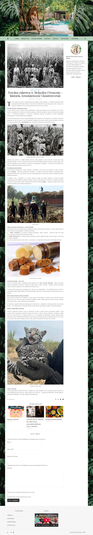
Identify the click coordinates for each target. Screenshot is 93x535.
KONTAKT (47, 38)
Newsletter (25, 38)
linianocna (11, 399)
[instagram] (7, 532)
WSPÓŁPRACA (65, 38)
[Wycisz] (54, 525)
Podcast (55, 38)
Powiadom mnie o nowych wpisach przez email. (19, 497)
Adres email (10, 449)
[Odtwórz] (36, 525)
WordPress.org (11, 525)
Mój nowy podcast (12, 419)
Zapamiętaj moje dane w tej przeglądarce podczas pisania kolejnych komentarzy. (27, 465)
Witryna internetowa (12, 456)
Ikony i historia (35, 90)
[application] (46, 520)
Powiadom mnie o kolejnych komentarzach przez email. (21, 492)
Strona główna (37, 38)
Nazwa (9, 442)
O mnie (17, 38)
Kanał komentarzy (11, 521)
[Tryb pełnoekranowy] (56, 525)
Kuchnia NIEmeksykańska (54, 419)
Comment (9, 468)
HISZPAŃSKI (74, 38)
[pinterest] (13, 532)
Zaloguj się (10, 515)
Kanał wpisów (10, 518)
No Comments (38, 99)
